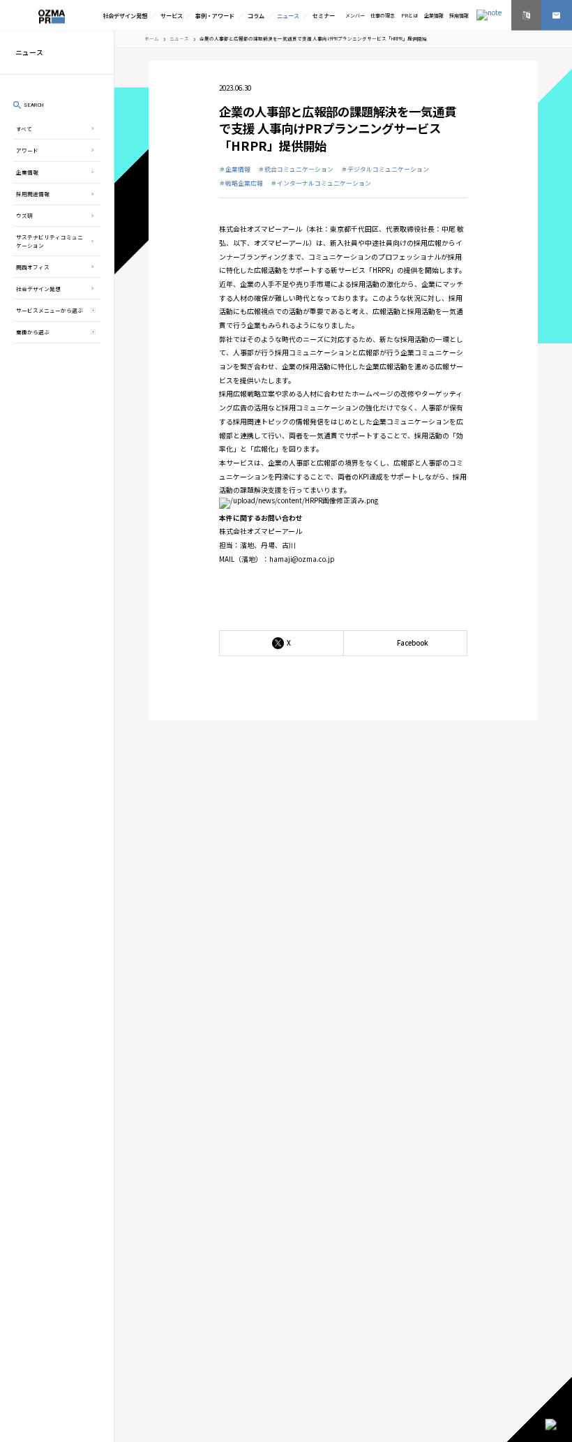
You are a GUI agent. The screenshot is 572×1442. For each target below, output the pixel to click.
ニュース (288, 15)
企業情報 (434, 15)
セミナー (324, 15)
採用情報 (459, 15)
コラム (256, 15)
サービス (171, 15)
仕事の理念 (382, 15)
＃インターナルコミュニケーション (321, 183)
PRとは (409, 15)
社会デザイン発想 (125, 15)
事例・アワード (214, 15)
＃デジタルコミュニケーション (385, 169)
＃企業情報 (234, 169)
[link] (526, 15)
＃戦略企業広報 (241, 183)
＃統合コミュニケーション (295, 169)
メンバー (355, 15)
